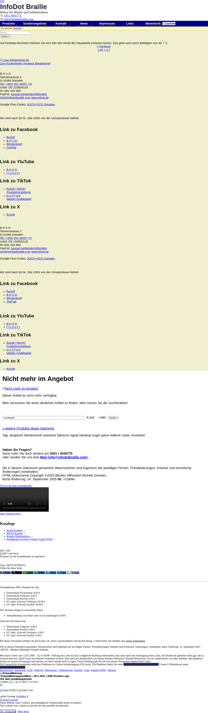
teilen (8, 572)
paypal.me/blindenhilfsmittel (29, 94)
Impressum (107, 23)
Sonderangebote (34, 23)
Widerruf (38, 670)
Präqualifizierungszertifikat (22, 676)
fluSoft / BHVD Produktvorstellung (18, 190)
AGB (30, 670)
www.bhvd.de (40, 97)
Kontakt (61, 23)
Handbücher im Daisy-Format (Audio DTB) (29, 539)
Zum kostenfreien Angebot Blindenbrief (25, 63)
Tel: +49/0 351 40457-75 (16, 84)
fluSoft (10, 137)
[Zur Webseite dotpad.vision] (24, 510)
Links (130, 23)
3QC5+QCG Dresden (41, 104)
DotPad (11, 147)
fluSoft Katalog (14, 530)
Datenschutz (50, 670)
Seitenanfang (6, 670)
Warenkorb (153, 23)
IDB (2, 1)
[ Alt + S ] (104, 50)
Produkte (8, 23)
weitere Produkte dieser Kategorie (28, 428)
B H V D (11, 140)
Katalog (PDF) (98, 670)
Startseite (17, 28)
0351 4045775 (12, 15)
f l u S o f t (13, 173)
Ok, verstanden (8, 711)
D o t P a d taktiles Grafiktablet (18, 197)
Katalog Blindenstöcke (18, 536)
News (84, 23)
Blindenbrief (14, 144)
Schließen (21, 696)
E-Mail (75, 572)
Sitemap (112, 670)
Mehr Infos (23, 711)
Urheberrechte (65, 670)
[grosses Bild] (20, 388)
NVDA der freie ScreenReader (16, 485)
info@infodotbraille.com (18, 19)
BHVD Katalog (15, 533)
